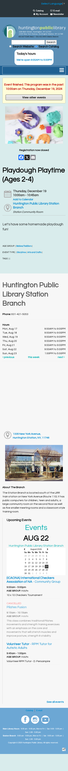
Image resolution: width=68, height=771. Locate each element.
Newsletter (58, 14)
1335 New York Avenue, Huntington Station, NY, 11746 (31, 436)
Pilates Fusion (17, 607)
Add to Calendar (23, 199)
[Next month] (47, 549)
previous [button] (8, 357)
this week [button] (33, 357)
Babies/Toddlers (24, 246)
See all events (55, 702)
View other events (34, 97)
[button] (61, 70)
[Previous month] (24, 549)
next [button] (61, 357)
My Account (42, 14)
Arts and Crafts (34, 252)
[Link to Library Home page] (34, 31)
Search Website (23, 46)
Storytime (21, 252)
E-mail (56, 10)
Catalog (40, 10)
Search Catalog (48, 46)
